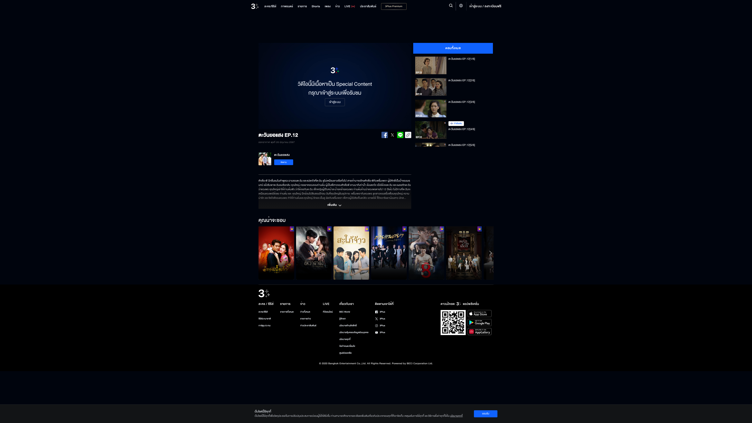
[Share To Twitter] (392, 135)
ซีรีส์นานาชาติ (264, 319)
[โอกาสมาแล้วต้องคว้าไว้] (426, 253)
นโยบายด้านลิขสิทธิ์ (348, 325)
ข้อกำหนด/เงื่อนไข (347, 346)
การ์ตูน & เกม (264, 325)
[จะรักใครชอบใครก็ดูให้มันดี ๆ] (276, 253)
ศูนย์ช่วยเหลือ (345, 353)
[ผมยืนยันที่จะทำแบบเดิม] (389, 253)
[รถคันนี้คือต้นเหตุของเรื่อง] (351, 253)
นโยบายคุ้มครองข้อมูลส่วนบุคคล (354, 332)
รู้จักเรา (342, 319)
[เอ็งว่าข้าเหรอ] (314, 253)
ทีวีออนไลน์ (328, 312)
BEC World (344, 312)
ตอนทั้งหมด (453, 48)
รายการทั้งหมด (287, 312)
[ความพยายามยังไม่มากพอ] (464, 253)
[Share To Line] (400, 135)
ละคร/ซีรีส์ (263, 312)
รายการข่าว (305, 319)
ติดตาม (284, 162)
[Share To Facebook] (384, 135)
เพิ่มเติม (332, 205)
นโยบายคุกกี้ (345, 339)
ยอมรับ (485, 414)
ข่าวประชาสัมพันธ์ (308, 325)
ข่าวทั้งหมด (305, 312)
